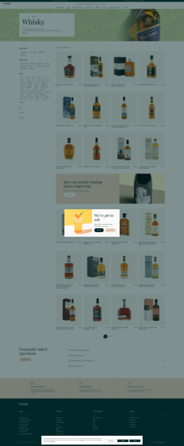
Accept (134, 440)
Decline (122, 440)
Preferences (111, 440)
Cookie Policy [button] (82, 440)
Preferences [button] (52, 441)
